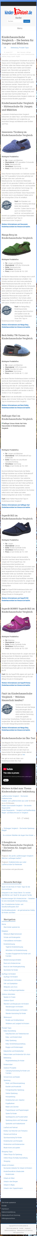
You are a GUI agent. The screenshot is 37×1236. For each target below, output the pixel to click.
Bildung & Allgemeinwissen (13, 934)
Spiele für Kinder (11, 1113)
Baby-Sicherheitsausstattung (15, 1044)
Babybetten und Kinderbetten (14, 1051)
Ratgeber (5, 931)
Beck (18, 52)
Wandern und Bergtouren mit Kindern (16, 1004)
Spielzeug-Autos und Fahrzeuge (16, 1120)
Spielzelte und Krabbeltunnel (15, 1124)
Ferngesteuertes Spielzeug (15, 1090)
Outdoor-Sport (9, 1000)
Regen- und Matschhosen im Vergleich (15, 813)
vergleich (18, 56)
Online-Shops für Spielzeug (13, 1154)
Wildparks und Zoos (10, 987)
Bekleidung (14, 48)
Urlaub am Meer (9, 1178)
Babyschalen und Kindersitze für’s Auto (17, 1054)
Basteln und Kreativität (13, 1087)
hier (24, 755)
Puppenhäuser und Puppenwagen (17, 1110)
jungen (18, 54)
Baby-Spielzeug (11, 1040)
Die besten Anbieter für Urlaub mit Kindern (18, 1168)
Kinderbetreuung (9, 944)
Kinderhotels (10, 1174)
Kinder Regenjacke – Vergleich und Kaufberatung (18, 810)
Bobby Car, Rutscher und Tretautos (16, 1131)
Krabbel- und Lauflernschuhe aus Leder (15, 801)
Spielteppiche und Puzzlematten (17, 1117)
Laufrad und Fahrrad (10, 1127)
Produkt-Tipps (24, 48)
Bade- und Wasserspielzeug (15, 1083)
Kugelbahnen (10, 1103)
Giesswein (22, 52)
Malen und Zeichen (12, 1107)
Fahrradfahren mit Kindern (12, 941)
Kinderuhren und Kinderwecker (14, 1144)
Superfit (13, 56)
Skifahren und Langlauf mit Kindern (17, 1023)
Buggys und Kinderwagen (14, 1047)
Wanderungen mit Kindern (14, 1007)
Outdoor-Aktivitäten (8, 994)
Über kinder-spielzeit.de (12, 927)
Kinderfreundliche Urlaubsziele (14, 1171)
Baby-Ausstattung (10, 1031)
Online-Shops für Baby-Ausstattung (16, 1158)
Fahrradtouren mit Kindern (13, 980)
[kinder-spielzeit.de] (18, 8)
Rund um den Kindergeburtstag (14, 967)
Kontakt (4, 1206)
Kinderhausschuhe (29, 54)
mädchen (4, 56)
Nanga (9, 56)
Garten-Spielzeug (11, 1093)
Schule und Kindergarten (12, 937)
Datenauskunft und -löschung (11, 1215)
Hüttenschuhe (12, 54)
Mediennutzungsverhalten (12, 960)
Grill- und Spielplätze (10, 983)
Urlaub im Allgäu (9, 1185)
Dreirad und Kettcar (10, 1134)
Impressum (5, 1209)
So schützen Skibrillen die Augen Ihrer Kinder (19, 835)
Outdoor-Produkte (10, 1068)
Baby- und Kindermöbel (14, 1037)
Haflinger (28, 52)
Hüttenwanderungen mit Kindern (16, 1010)
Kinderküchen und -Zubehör (15, 1100)
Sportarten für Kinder (11, 970)
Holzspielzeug (10, 1097)
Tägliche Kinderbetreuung (14, 947)
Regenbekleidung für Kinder (15, 1061)
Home (4, 924)
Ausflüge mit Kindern (9, 974)
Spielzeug (7, 1080)
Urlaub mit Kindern (8, 1165)
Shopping (7, 1161)
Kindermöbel (8, 1064)
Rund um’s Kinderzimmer (12, 963)
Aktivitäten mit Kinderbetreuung (16, 950)
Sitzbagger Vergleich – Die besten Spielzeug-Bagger (18, 829)
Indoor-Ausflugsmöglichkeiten (14, 990)
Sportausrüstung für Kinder (13, 1138)
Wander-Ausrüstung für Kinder (16, 1013)
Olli (5, 48)
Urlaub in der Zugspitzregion (13, 1188)
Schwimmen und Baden (12, 1077)
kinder (22, 54)
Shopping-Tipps (7, 1152)
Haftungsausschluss (8, 1218)
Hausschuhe (5, 54)
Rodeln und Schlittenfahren (15, 1020)
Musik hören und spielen (12, 1148)
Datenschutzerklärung (8, 1212)
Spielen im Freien (9, 997)
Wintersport (8, 1017)
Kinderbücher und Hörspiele (13, 1141)
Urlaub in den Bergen (11, 1181)
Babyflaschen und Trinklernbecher (17, 1034)
